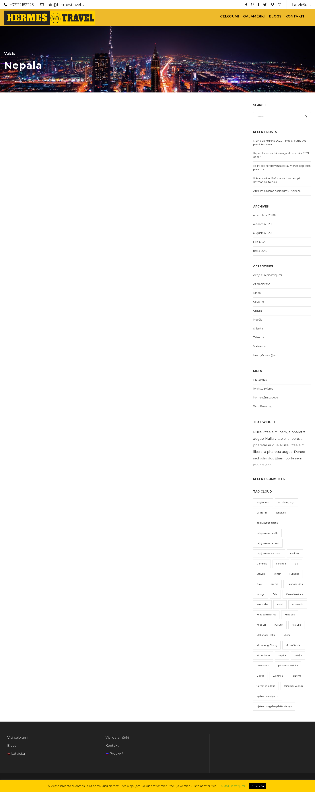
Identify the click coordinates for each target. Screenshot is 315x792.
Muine (287, 635)
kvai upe (296, 624)
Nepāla (257, 319)
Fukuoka (294, 573)
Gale (259, 584)
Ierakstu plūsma (263, 388)
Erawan (261, 573)
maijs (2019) (260, 250)
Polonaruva (263, 665)
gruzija (274, 584)
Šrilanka (258, 328)
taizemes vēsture (294, 686)
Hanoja (260, 594)
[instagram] (279, 5)
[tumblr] (258, 5)
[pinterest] (252, 5)
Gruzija (257, 310)
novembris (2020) (264, 215)
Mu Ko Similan (293, 645)
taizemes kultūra (266, 686)
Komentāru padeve (265, 397)
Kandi (280, 604)
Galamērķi (254, 16)
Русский (117, 754)
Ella (296, 563)
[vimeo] (272, 5)
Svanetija (278, 675)
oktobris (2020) (262, 224)
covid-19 (294, 553)
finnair (277, 573)
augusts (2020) (262, 233)
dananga (281, 563)
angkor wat (263, 502)
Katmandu (298, 604)
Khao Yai (261, 624)
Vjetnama (259, 346)
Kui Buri (279, 624)
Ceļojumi (229, 16)
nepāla (282, 655)
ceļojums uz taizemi (268, 543)
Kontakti (294, 16)
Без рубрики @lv (264, 355)
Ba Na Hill (262, 512)
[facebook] (246, 5)
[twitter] (265, 5)
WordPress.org (262, 406)
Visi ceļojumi (17, 738)
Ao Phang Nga (286, 502)
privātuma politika (288, 665)
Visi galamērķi (117, 738)
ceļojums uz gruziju (268, 523)
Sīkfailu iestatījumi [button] (233, 786)
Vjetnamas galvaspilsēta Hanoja (274, 706)
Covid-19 (258, 301)
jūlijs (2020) (260, 242)
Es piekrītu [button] (258, 786)
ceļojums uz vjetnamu (269, 553)
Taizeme (258, 337)
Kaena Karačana (295, 594)
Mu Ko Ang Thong (267, 645)
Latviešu (18, 754)
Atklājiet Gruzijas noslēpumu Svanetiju (277, 191)
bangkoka (281, 512)
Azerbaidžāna (261, 284)
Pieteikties (260, 379)
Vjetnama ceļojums (267, 696)
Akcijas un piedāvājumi (267, 275)
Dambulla (262, 563)
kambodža (262, 604)
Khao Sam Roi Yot (266, 614)
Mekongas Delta (266, 635)
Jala (275, 594)
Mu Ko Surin (263, 655)
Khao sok (290, 614)
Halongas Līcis (295, 584)
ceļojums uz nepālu (267, 533)
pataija (298, 655)
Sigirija (260, 675)
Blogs (275, 16)
